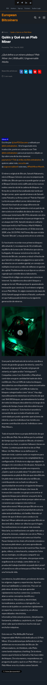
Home (5, 32)
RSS (7, 8)
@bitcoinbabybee (9, 146)
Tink (11, 47)
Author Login (36, 8)
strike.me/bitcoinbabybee (29, 159)
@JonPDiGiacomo (20, 142)
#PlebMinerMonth (35, 166)
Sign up (20, 8)
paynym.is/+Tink (9, 159)
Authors (13, 8)
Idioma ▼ (5, 139)
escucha (22, 163)
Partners (27, 8)
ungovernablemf (10, 166)
